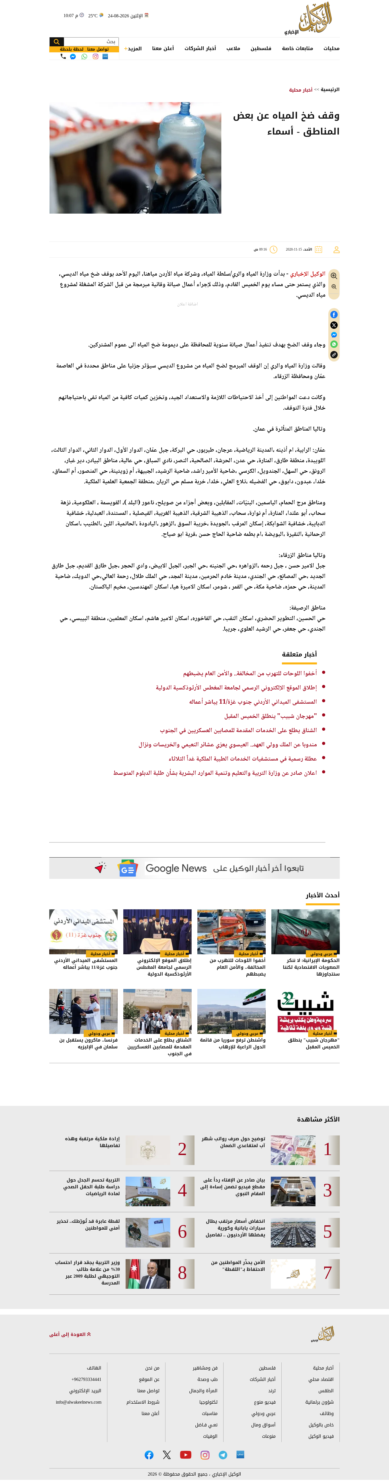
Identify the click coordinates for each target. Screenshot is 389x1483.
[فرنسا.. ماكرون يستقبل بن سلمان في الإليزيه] (83, 1011)
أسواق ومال (263, 1424)
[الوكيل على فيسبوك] (149, 1455)
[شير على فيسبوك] (334, 315)
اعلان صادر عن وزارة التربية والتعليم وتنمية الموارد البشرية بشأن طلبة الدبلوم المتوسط (215, 773)
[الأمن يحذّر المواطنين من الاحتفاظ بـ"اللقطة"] (293, 1274)
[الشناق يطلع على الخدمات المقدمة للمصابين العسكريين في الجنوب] (157, 1011)
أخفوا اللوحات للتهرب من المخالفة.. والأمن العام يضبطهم (250, 673)
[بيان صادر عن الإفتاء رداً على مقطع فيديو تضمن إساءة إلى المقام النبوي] (293, 1191)
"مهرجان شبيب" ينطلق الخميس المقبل (270, 716)
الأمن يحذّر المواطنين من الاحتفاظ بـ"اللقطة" (238, 1266)
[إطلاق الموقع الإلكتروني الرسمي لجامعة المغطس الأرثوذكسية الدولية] (157, 931)
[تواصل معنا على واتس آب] (84, 56)
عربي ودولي (321, 953)
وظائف (327, 1413)
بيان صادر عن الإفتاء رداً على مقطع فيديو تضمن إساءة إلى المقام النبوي (232, 1187)
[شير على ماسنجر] (334, 335)
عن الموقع (149, 1379)
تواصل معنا (148, 1390)
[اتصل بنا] (63, 56)
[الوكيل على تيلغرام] (223, 1455)
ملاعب (233, 48)
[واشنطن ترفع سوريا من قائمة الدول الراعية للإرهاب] (231, 1011)
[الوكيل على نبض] (240, 1455)
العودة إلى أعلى (68, 1334)
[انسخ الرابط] (334, 355)
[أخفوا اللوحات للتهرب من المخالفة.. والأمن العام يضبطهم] (231, 931)
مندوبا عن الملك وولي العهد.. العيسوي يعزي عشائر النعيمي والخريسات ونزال (227, 745)
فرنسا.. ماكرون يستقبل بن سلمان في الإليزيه (88, 1044)
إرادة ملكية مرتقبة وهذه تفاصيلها (92, 1142)
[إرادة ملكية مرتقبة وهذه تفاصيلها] (148, 1150)
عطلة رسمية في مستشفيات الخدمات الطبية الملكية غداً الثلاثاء (243, 759)
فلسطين (261, 48)
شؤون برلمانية (319, 1402)
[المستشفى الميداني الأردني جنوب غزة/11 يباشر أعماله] (83, 931)
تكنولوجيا (208, 1402)
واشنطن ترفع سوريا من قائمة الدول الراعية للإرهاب (233, 1044)
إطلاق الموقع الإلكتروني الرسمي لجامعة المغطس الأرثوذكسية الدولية (236, 688)
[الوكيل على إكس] (167, 1455)
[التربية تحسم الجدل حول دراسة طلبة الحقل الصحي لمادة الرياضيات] (148, 1191)
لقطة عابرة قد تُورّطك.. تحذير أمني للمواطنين (88, 1225)
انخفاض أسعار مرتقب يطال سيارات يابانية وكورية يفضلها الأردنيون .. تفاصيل (235, 1228)
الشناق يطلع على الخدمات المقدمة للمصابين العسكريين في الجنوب (238, 730)
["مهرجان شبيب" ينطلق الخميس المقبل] (305, 1011)
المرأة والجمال (203, 1390)
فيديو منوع (265, 1402)
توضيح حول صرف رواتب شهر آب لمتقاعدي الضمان (233, 1142)
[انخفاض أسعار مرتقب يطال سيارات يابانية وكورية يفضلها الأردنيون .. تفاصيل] (293, 1232)
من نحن (152, 1368)
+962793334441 (86, 1379)
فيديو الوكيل (321, 1436)
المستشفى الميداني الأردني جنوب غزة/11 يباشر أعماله (253, 702)
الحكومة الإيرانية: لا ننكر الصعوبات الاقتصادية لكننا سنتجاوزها (311, 967)
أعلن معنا (163, 48)
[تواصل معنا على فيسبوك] (73, 56)
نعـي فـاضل (206, 1424)
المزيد (135, 48)
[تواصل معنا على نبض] (105, 56)
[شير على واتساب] (334, 344)
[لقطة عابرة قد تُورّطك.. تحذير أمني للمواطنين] (148, 1232)
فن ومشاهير (205, 1368)
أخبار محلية (301, 90)
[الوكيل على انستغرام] (205, 1455)
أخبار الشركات (200, 48)
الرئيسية (330, 89)
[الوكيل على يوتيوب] (185, 1455)
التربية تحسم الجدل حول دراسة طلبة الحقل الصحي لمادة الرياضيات (91, 1187)
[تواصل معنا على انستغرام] (95, 56)
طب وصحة (207, 1379)
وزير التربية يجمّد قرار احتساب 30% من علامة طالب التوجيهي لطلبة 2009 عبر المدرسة (87, 1272)
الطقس (326, 1390)
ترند (272, 1390)
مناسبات (210, 1413)
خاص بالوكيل (321, 1424)
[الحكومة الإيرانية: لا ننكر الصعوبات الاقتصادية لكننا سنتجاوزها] (305, 931)
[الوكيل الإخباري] (310, 18)
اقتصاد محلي (321, 1379)
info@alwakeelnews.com (78, 1402)
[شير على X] (334, 325)
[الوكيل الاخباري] (323, 1334)
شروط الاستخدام (142, 1402)
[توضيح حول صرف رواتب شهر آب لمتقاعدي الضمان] (293, 1150)
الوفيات (210, 1436)
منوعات (269, 1436)
